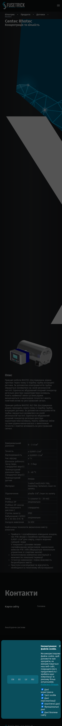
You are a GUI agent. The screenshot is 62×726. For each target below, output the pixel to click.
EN (12, 679)
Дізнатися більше (49, 684)
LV (26, 679)
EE (19, 679)
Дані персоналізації (48, 699)
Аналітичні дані (52, 704)
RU (32, 679)
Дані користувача (47, 690)
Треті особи (50, 695)
